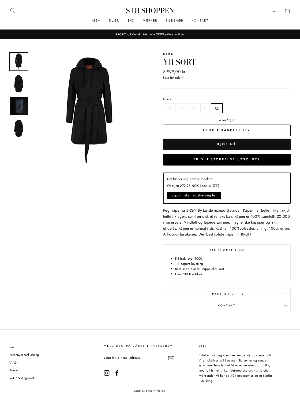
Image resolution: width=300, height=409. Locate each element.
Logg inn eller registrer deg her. (194, 195)
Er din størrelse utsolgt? (227, 159)
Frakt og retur (227, 294)
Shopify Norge (155, 391)
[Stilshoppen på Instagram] (106, 373)
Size (167, 99)
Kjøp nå (226, 144)
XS (170, 108)
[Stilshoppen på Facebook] (117, 373)
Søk (11, 347)
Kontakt (200, 20)
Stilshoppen (150, 10)
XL (217, 108)
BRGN (168, 54)
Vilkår (13, 362)
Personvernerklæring (24, 354)
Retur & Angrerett (22, 378)
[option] (150, 34)
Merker (150, 20)
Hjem (96, 20)
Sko (131, 20)
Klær (114, 20)
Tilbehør (175, 20)
